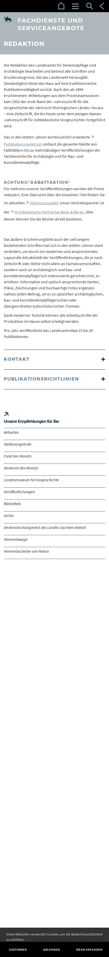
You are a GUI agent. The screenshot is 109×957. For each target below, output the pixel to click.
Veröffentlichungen (19, 491)
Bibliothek (12, 503)
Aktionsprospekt (44, 202)
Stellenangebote (17, 444)
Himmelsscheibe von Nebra (26, 551)
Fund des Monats (17, 455)
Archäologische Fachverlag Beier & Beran (49, 211)
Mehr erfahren (89, 949)
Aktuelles (11, 432)
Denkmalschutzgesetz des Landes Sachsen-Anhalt (45, 527)
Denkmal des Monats (21, 467)
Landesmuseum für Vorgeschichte (31, 479)
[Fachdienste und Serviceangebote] (54, 23)
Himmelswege (16, 539)
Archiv (9, 515)
